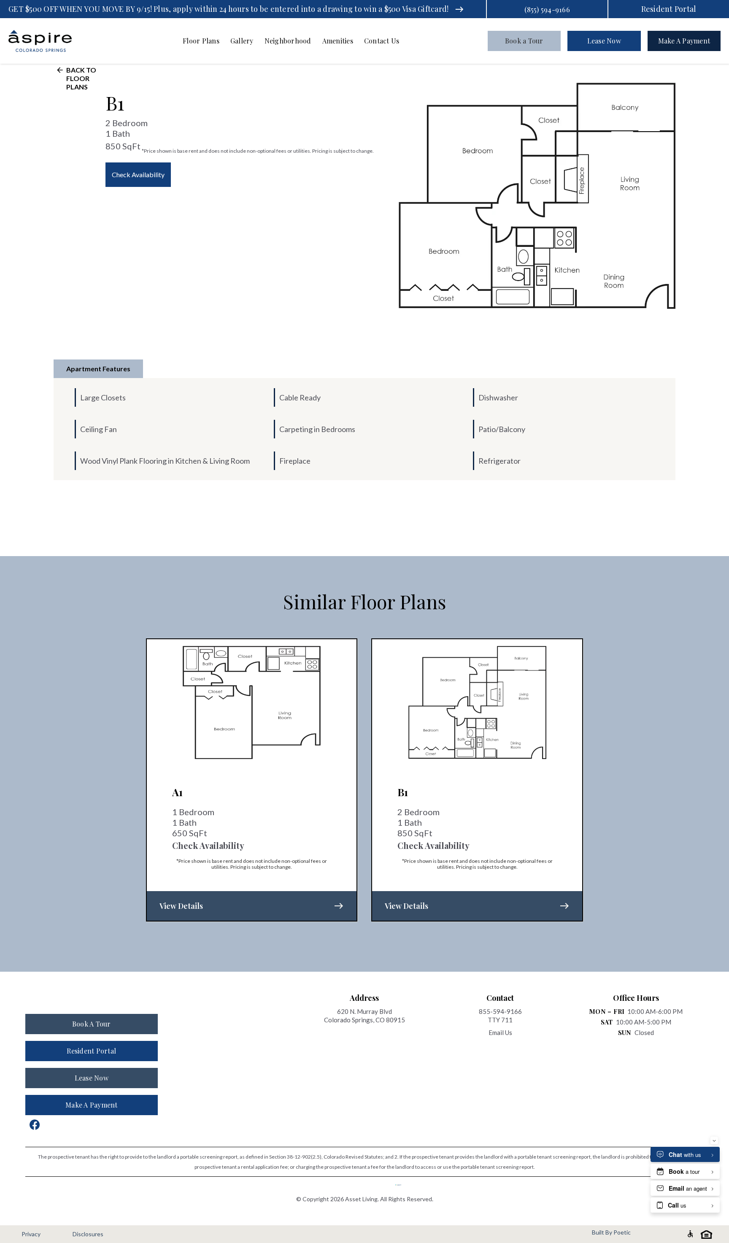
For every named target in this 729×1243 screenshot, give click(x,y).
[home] (50, 41)
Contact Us (382, 40)
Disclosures (88, 1234)
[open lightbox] (537, 196)
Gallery (242, 40)
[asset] (402, 1185)
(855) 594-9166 (547, 9)
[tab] (98, 368)
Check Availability (138, 174)
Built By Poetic (611, 1232)
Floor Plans (201, 40)
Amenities (337, 40)
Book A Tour (91, 1023)
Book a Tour (524, 40)
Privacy (31, 1234)
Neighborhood (288, 40)
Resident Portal (669, 9)
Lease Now (604, 40)
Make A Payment (684, 40)
